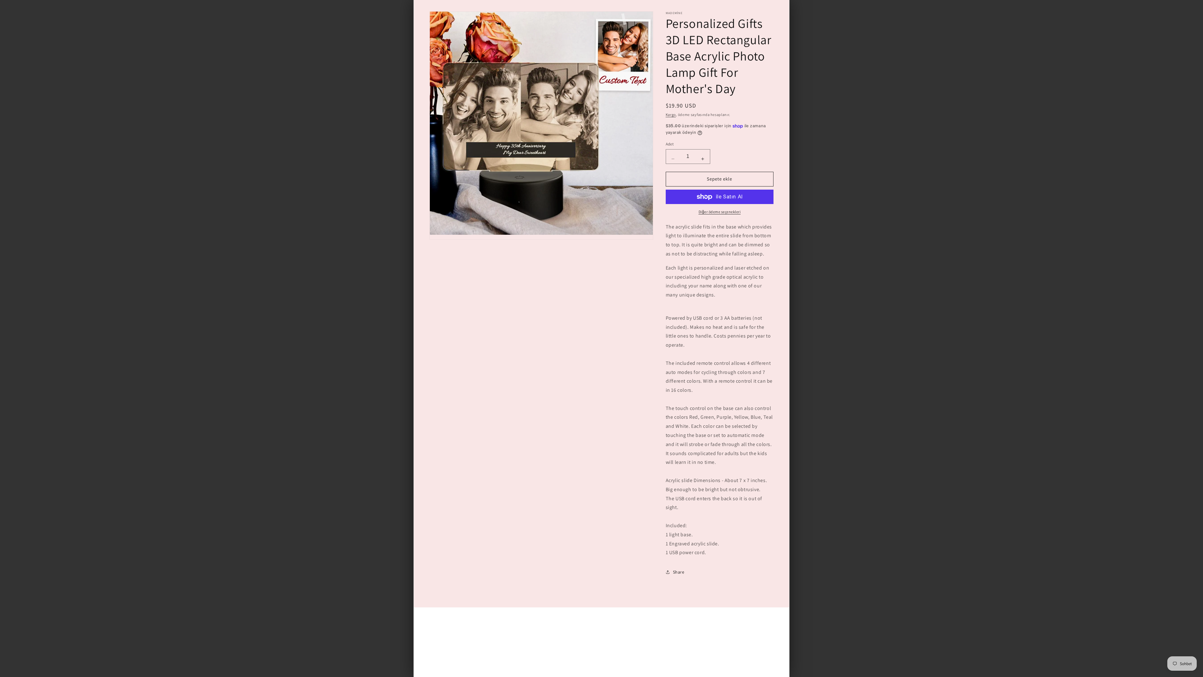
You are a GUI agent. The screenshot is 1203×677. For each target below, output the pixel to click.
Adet (670, 144)
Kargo (671, 114)
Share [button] (679, 572)
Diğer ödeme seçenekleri (720, 211)
